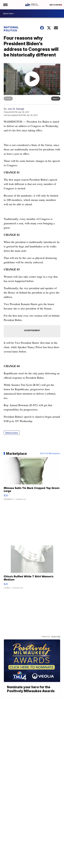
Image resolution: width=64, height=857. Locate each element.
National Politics (11, 29)
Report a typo (11, 432)
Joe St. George (16, 108)
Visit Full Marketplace (50, 453)
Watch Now (55, 5)
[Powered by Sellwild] (55, 637)
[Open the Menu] (5, 5)
